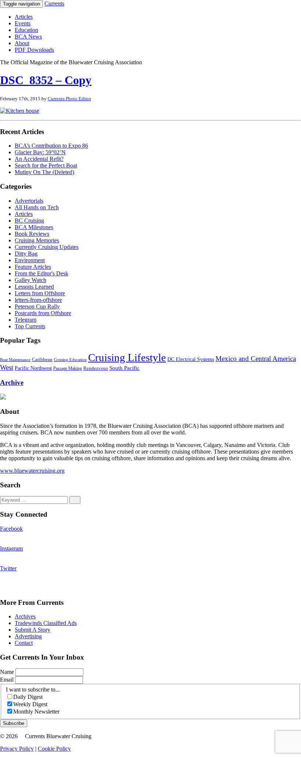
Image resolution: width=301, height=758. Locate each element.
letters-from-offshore (38, 300)
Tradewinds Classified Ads (46, 623)
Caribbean (42, 359)
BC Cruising (29, 220)
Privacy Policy (17, 749)
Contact (24, 643)
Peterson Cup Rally (37, 306)
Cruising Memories (37, 240)
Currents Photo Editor (69, 98)
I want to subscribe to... (33, 689)
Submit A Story (32, 630)
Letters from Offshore (40, 293)
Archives (25, 616)
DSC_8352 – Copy (45, 80)
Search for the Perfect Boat (46, 165)
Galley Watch (30, 280)
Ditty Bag (26, 253)
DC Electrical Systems (190, 359)
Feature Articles (33, 267)
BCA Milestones (34, 227)
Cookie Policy (54, 749)
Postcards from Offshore (43, 313)
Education (26, 30)
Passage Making (67, 368)
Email (7, 679)
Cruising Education (70, 359)
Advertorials (29, 201)
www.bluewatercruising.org (32, 471)
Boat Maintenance (15, 360)
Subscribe (13, 723)
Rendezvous (95, 368)
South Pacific (124, 368)
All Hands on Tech (37, 207)
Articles (24, 17)
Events (22, 23)
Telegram (25, 320)
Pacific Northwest (33, 368)
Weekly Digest (30, 704)
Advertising (28, 636)
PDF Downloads (34, 50)
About (22, 43)
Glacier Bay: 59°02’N (40, 152)
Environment (30, 260)
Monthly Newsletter (36, 711)
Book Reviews (32, 234)
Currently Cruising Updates (47, 247)
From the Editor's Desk (41, 273)
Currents (54, 3)
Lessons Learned (34, 287)
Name (7, 672)
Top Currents (30, 326)
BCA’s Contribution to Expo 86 (51, 145)
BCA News (28, 36)
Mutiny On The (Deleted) (44, 172)
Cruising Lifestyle (127, 357)
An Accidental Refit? (39, 159)
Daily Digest (28, 697)
